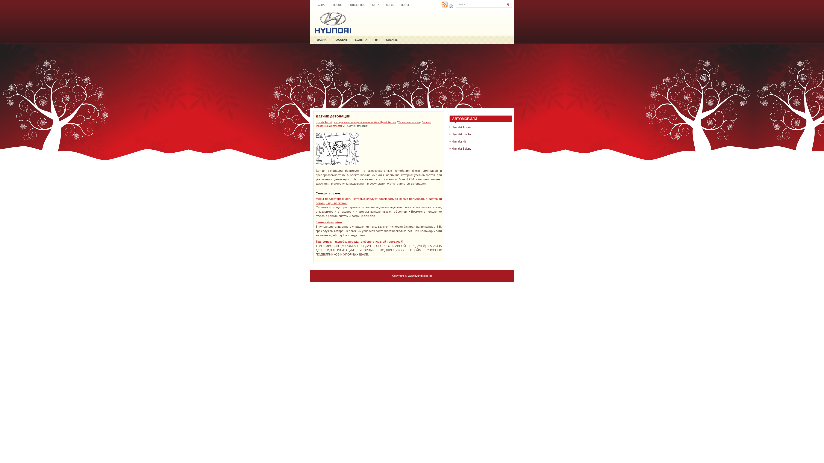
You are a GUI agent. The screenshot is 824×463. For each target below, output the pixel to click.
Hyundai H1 (459, 141)
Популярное (356, 5)
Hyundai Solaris (461, 148)
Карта (375, 5)
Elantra (361, 40)
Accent (341, 40)
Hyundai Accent (324, 122)
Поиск (405, 5)
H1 (377, 40)
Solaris (392, 40)
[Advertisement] (412, 76)
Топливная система (409, 122)
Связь (390, 5)
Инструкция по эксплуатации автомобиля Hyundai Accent (365, 122)
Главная (321, 5)
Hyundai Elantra (461, 134)
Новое (337, 5)
